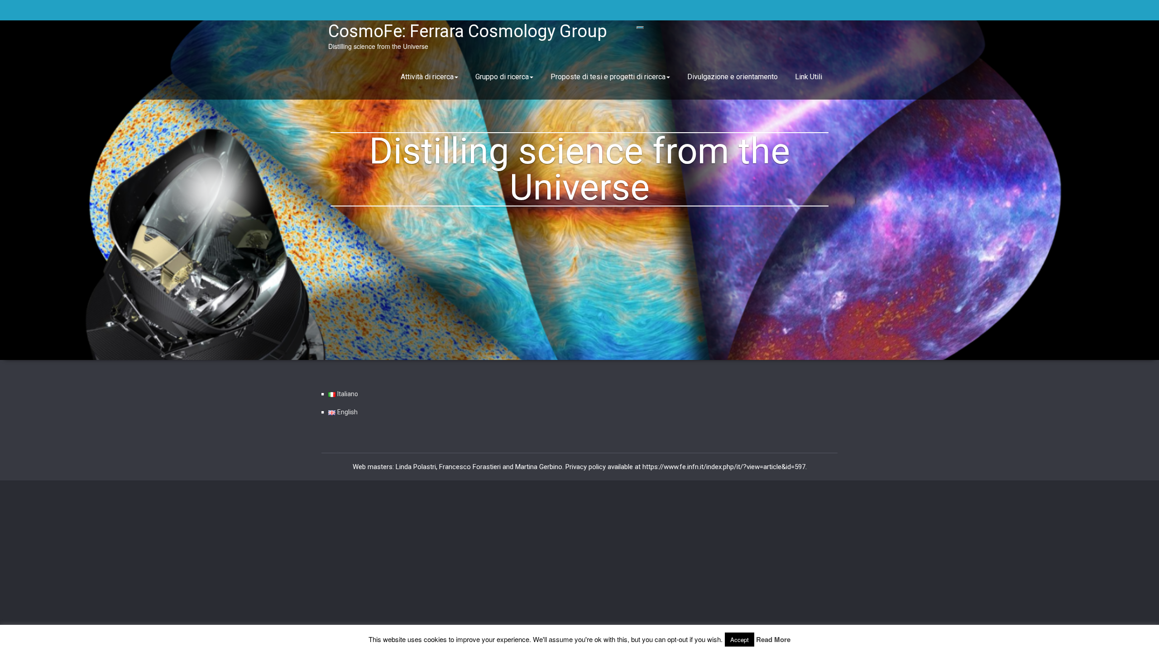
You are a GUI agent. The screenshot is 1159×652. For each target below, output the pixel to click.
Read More (773, 639)
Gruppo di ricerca (502, 76)
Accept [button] (739, 639)
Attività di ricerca (427, 76)
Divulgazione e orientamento (732, 76)
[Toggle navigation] (640, 27)
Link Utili (808, 76)
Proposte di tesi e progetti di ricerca (608, 76)
